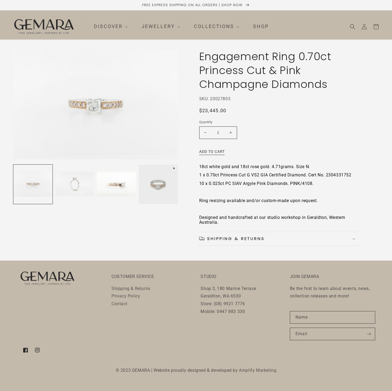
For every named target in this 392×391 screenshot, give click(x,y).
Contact (119, 303)
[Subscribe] (369, 334)
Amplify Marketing (257, 370)
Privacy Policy (125, 296)
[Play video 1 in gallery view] (158, 184)
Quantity (206, 122)
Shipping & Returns (130, 288)
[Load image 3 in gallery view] (116, 184)
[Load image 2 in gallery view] (74, 184)
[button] (106, 26)
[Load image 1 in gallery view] (33, 184)
